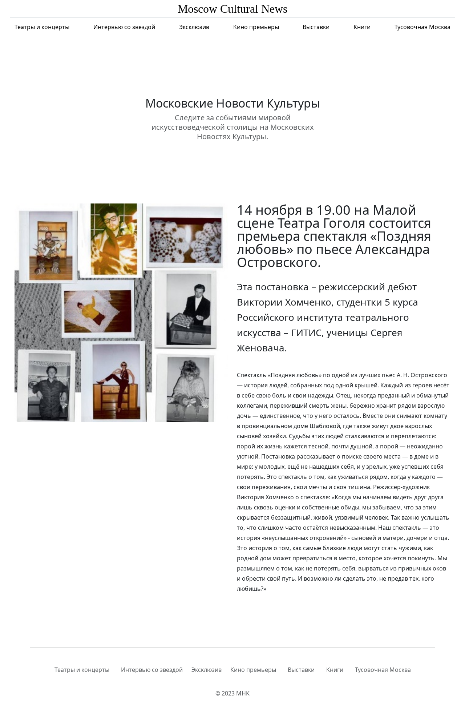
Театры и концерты (42, 27)
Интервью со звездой (124, 27)
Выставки (316, 27)
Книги (362, 27)
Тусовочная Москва (422, 27)
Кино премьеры (256, 27)
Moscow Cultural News (232, 8)
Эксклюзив (194, 27)
